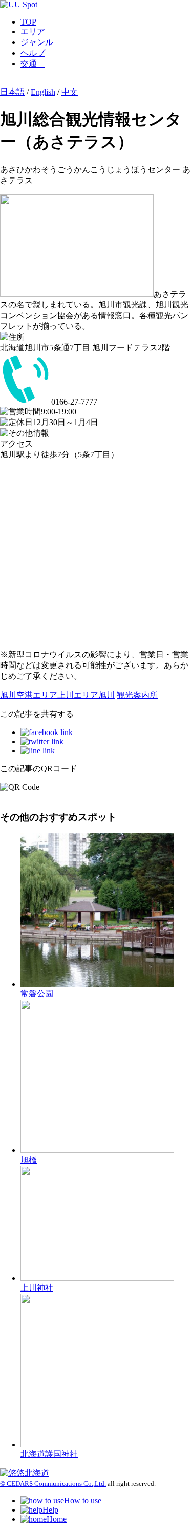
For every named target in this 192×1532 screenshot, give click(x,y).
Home (57, 1519)
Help (50, 1509)
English (43, 91)
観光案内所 (137, 695)
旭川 (106, 695)
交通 (32, 63)
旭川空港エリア (28, 695)
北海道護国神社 (49, 1454)
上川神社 (36, 1287)
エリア (32, 31)
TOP (28, 21)
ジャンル (36, 42)
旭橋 (28, 1160)
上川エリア (77, 695)
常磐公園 (36, 993)
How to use (82, 1500)
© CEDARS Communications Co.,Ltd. (53, 1483)
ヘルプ (32, 53)
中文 (69, 91)
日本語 (12, 91)
